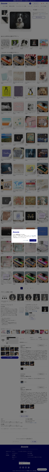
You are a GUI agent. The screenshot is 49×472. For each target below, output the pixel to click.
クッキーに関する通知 (32, 235)
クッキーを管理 (25, 240)
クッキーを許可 (33, 240)
